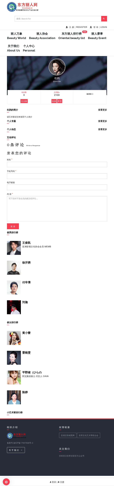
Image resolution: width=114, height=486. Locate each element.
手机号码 (11, 171)
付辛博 (26, 282)
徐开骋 (26, 262)
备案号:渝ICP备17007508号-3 (20, 442)
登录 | (54, 481)
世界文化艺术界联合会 (88, 435)
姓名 (9, 159)
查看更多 (102, 109)
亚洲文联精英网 (68, 435)
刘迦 (25, 302)
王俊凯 (26, 242)
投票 (54, 101)
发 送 (13, 226)
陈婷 (25, 392)
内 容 (9, 194)
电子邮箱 (11, 182)
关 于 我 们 (14, 450)
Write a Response (33, 145)
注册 (62, 481)
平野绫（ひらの (32, 372)
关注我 (24, 101)
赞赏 (60, 101)
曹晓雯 (26, 352)
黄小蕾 (26, 332)
